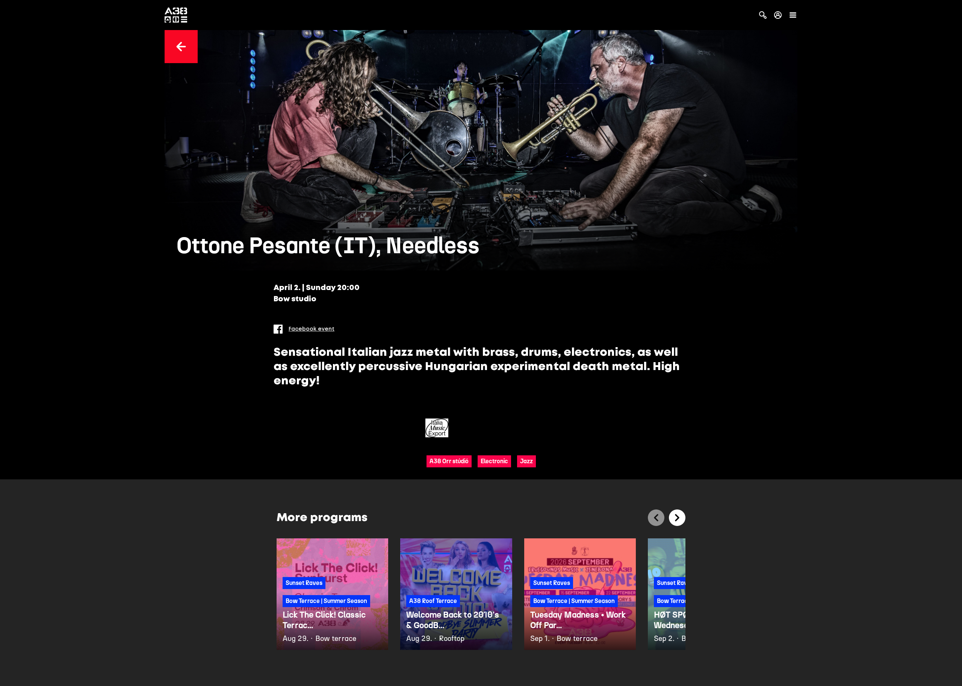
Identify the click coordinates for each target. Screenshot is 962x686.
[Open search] (762, 15)
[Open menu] (792, 15)
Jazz (526, 461)
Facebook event (311, 329)
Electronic (494, 461)
